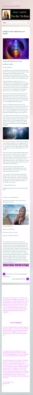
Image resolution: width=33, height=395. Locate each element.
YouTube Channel (13, 232)
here (12, 226)
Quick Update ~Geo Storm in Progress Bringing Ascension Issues (15, 275)
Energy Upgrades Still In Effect (18, 279)
